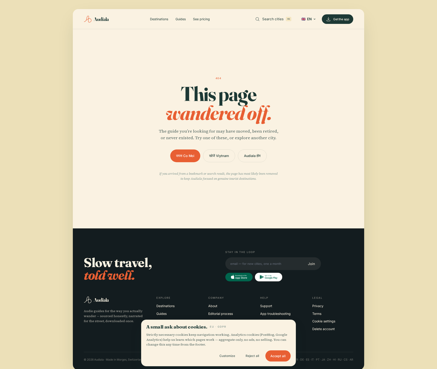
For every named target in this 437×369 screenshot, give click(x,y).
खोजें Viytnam (219, 156)
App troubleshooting (275, 314)
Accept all (278, 356)
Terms (316, 314)
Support (266, 306)
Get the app (341, 19)
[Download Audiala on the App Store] (239, 277)
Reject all (252, 356)
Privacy (317, 306)
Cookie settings (323, 321)
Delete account (323, 329)
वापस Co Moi (185, 156)
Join (311, 264)
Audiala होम (252, 156)
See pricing (201, 19)
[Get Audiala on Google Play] (268, 277)
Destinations (159, 19)
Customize (227, 356)
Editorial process (220, 314)
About (212, 306)
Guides (180, 19)
